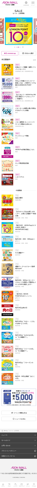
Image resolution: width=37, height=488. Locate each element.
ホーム (6, 430)
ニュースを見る (20, 419)
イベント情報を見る (20, 413)
